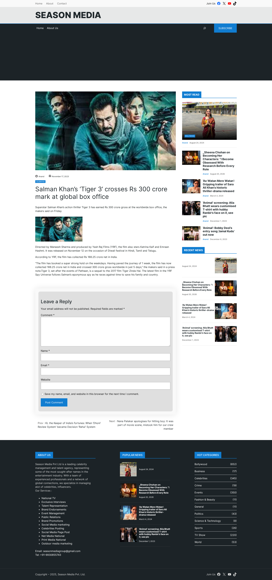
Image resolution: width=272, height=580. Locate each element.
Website (45, 379)
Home (38, 3)
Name (45, 350)
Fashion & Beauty (205, 499)
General (199, 506)
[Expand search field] (204, 28)
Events (199, 492)
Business (200, 471)
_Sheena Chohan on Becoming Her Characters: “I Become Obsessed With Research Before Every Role (218, 161)
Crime (198, 485)
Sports (199, 527)
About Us (52, 28)
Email (45, 365)
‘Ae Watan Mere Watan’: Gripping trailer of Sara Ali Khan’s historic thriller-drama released (219, 186)
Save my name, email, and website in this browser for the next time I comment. (92, 393)
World (198, 542)
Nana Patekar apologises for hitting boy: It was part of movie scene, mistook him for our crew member (145, 425)
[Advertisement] (136, 58)
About (49, 3)
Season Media (68, 15)
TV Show (200, 535)
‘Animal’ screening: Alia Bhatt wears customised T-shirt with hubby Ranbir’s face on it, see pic (219, 209)
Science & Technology (208, 520)
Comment (47, 315)
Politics (199, 513)
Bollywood (189, 136)
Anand (41, 176)
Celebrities (40, 181)
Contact (62, 3)
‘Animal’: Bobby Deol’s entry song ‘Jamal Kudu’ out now (219, 231)
